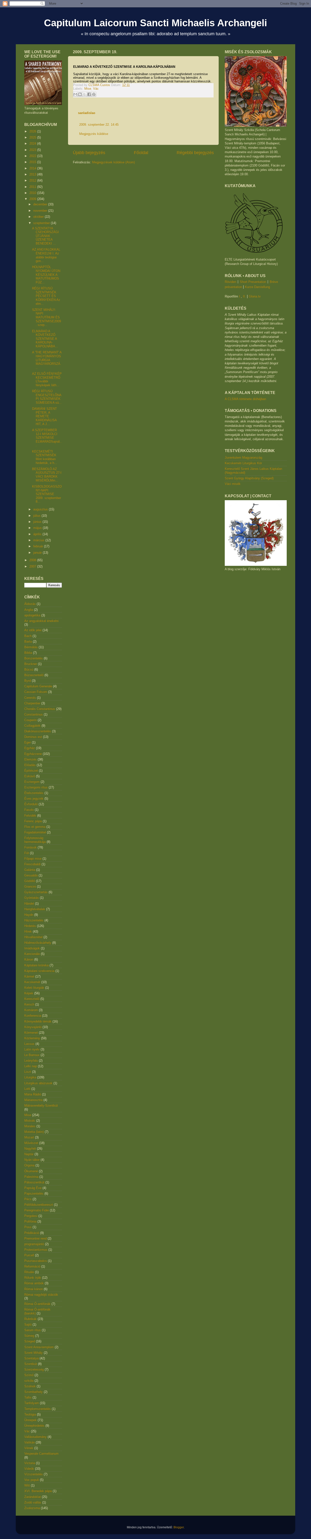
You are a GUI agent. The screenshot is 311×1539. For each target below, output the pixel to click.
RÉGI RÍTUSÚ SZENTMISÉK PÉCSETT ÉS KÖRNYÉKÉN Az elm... (46, 296)
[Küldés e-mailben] (75, 94)
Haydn (28, 915)
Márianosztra (33, 1100)
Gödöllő (29, 881)
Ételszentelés (33, 793)
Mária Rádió (32, 1094)
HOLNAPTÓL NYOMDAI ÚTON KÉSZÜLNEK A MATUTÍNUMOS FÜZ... (46, 274)
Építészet (31, 770)
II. (244, 296)
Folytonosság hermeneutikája (35, 840)
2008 (33, 560)
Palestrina (31, 1177)
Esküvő (29, 776)
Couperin (30, 720)
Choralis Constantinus (39, 709)
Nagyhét (30, 1148)
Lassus (29, 1044)
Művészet (31, 1143)
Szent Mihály (33, 1353)
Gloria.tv (255, 296)
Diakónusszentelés (37, 731)
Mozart (29, 1137)
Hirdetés (30, 926)
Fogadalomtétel (35, 832)
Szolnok (30, 1386)
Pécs (28, 1199)
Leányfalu (31, 1060)
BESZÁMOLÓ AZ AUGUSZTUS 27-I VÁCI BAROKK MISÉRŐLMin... (46, 474)
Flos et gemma (34, 827)
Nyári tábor (32, 1160)
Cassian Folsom (35, 692)
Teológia (30, 1414)
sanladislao (86, 113)
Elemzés (30, 759)
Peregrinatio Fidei (36, 1210)
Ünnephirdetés (34, 1425)
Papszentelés (33, 1193)
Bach (28, 636)
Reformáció (32, 1266)
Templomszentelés (37, 1409)
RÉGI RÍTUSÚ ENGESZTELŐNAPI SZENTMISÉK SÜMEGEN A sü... (47, 396)
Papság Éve (33, 1188)
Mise (87, 88)
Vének (28, 1448)
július (37, 515)
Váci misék (233, 484)
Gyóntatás (31, 898)
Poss (28, 1227)
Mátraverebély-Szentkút (41, 1105)
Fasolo (29, 810)
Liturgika (30, 1077)
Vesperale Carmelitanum (41, 1453)
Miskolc (29, 1120)
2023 (33, 150)
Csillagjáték (32, 725)
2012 (33, 180)
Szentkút (30, 1364)
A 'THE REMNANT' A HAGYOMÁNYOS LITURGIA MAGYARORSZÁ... (46, 359)
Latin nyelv (32, 1049)
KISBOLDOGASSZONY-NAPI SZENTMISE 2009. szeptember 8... (47, 494)
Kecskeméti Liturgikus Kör (243, 463)
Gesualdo (31, 875)
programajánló (34, 1244)
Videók (29, 1468)
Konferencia (32, 1015)
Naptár (29, 1154)
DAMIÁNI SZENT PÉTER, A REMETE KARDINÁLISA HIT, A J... (44, 416)
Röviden (230, 282)
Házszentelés (33, 920)
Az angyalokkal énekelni (41, 621)
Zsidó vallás (32, 1502)
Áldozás (30, 604)
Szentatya (31, 1358)
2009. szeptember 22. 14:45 (99, 124)
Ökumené (31, 1171)
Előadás (30, 765)
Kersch (29, 1004)
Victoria (29, 1463)
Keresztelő (31, 999)
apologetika (32, 615)
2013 (33, 174)
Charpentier (32, 703)
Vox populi (31, 1480)
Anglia (28, 610)
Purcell (29, 1255)
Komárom (31, 1010)
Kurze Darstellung (257, 287)
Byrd (27, 680)
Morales (29, 1126)
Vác (96, 88)
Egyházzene (33, 754)
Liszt (27, 1072)
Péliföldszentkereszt (38, 1205)
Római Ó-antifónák (37, 1304)
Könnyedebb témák (38, 1021)
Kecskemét (32, 982)
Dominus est (33, 737)
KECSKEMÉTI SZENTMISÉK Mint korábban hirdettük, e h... (44, 457)
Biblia (28, 653)
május (38, 528)
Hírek (28, 931)
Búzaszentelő (33, 675)
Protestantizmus (35, 1249)
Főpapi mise (33, 858)
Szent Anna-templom (39, 1347)
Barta (28, 641)
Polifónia (30, 1221)
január (38, 552)
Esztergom (32, 782)
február (38, 546)
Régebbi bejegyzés (195, 152)
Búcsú (28, 669)
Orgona (29, 1165)
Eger (27, 742)
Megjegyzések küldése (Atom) (113, 162)
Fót (26, 853)
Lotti (27, 1089)
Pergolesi (30, 1216)
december (40, 204)
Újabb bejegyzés (89, 152)
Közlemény (32, 1038)
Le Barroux (32, 1055)
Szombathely (33, 1392)
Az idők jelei (33, 630)
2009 (33, 199)
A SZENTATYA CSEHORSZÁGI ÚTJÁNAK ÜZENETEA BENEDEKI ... (45, 236)
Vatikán (29, 1442)
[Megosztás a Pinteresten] (93, 94)
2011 (33, 187)
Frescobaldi (32, 864)
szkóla (29, 1380)
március (39, 540)
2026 (33, 131)
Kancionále (32, 954)
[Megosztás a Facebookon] (89, 94)
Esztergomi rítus (36, 787)
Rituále (29, 1272)
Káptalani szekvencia (39, 971)
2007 (33, 566)
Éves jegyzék (33, 798)
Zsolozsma (32, 1508)
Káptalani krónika (36, 965)
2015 (33, 162)
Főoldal (141, 152)
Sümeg (29, 1336)
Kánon (28, 959)
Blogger (178, 1527)
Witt (27, 1485)
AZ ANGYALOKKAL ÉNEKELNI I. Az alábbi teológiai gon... (46, 255)
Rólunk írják (32, 1277)
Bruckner (30, 664)
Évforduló (31, 804)
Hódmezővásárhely (37, 942)
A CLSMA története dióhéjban (245, 399)
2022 (33, 156)
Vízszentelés (33, 1474)
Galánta (29, 870)
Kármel (29, 976)
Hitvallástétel (33, 937)
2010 (33, 193)
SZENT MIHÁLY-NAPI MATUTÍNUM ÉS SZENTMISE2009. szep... (46, 317)
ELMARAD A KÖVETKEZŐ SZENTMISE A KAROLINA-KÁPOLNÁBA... (45, 338)
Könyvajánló (33, 1027)
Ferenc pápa (33, 821)
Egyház (29, 748)
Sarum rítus (32, 1330)
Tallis (28, 1397)
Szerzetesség (34, 1369)
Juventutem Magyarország (243, 457)
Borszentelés (33, 658)
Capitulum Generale (38, 686)
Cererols (30, 698)
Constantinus (33, 714)
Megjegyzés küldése (93, 134)
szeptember (42, 223)
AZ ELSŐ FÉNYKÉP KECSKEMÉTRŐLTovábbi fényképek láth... (47, 379)
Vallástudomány (35, 1437)
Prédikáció (31, 1233)
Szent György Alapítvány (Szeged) (249, 478)
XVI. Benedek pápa (38, 1491)
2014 (33, 168)
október (39, 217)
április (38, 534)
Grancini (30, 886)
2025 (33, 137)
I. (240, 296)
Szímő (29, 1375)
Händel (29, 903)
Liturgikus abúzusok (38, 1083)
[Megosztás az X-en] (84, 94)
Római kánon (33, 1289)
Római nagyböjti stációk (41, 1294)
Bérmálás (31, 647)
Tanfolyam (31, 1403)
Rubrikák (30, 1319)
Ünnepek (30, 1420)
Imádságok (32, 948)
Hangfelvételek (34, 909)
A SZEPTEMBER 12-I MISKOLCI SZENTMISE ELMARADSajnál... (47, 437)
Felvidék (30, 815)
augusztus (41, 509)
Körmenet (31, 1032)
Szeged (29, 1341)
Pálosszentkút (34, 1182)
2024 (33, 143)
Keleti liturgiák (34, 987)
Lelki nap (30, 1066)
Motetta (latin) (34, 1132)
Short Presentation (253, 282)
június (38, 522)
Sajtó (28, 1324)
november (40, 210)
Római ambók (34, 1283)
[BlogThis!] (80, 94)
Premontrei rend (35, 1238)
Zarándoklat (32, 1497)
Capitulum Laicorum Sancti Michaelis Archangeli (155, 22)
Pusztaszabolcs (35, 1261)
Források (30, 847)
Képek (28, 993)
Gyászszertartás (36, 892)
